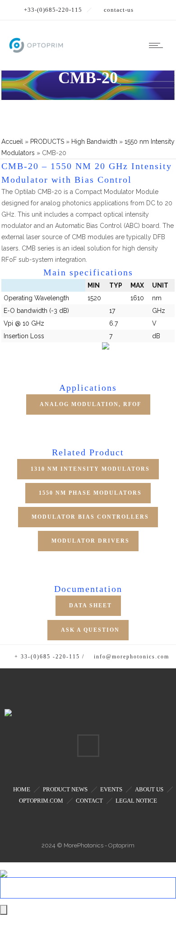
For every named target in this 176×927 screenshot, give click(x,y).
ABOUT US (149, 789)
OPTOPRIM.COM (41, 800)
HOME (21, 789)
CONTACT (89, 800)
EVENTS (111, 789)
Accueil (12, 141)
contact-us (119, 9)
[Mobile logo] (3, 867)
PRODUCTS (47, 141)
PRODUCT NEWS (65, 789)
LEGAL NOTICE (136, 800)
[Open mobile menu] (158, 45)
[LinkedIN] (88, 745)
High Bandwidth (94, 141)
